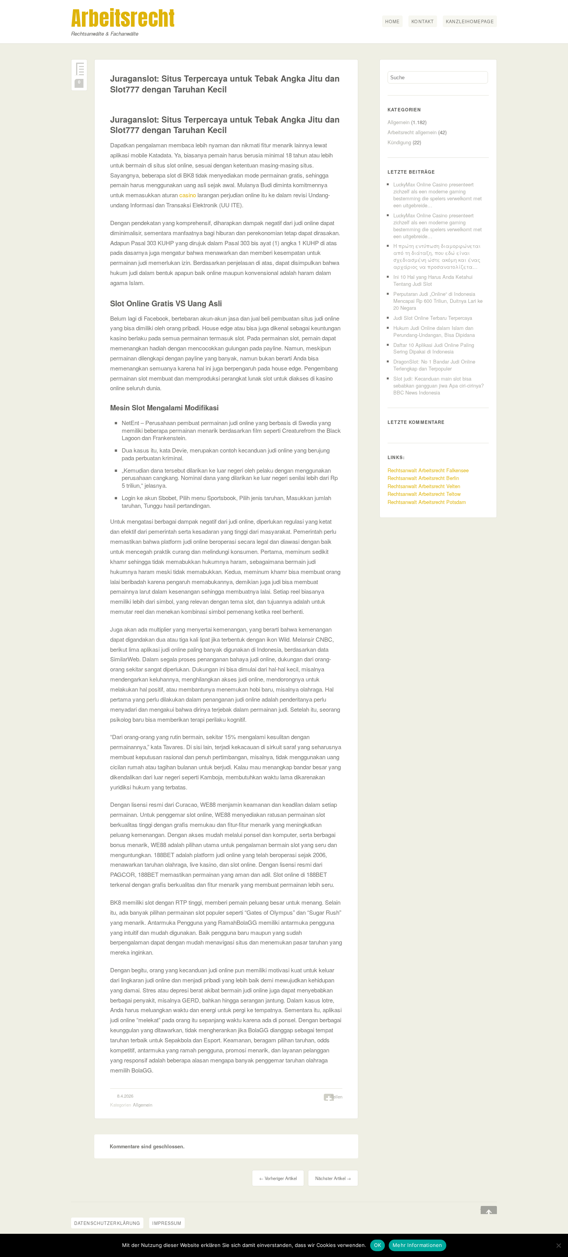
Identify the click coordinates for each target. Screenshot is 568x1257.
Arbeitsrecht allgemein (412, 132)
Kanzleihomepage (470, 21)
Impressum (166, 1223)
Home (392, 21)
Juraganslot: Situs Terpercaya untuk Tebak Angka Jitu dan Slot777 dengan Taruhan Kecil (225, 83)
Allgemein (142, 1105)
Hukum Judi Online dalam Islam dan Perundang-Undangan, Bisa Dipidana (434, 331)
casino (187, 195)
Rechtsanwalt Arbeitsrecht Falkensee (428, 470)
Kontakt (423, 21)
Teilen (336, 1096)
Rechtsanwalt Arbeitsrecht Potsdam (427, 502)
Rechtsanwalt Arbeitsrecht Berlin (423, 478)
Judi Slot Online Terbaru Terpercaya (432, 317)
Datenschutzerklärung (107, 1223)
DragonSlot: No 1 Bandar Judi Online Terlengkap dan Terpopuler (434, 365)
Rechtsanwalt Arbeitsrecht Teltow (424, 493)
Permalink (79, 69)
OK (377, 1245)
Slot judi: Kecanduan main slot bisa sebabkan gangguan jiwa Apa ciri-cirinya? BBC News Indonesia (438, 385)
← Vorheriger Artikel (278, 1178)
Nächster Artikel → (333, 1178)
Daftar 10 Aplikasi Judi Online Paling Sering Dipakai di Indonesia (433, 348)
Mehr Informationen (417, 1245)
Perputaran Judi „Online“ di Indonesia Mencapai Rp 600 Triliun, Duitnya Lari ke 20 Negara (438, 300)
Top (483, 1210)
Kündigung (399, 142)
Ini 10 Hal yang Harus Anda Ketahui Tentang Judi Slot (433, 280)
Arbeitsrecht (123, 18)
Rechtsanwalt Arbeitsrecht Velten (424, 486)
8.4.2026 (125, 1096)
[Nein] (558, 1245)
